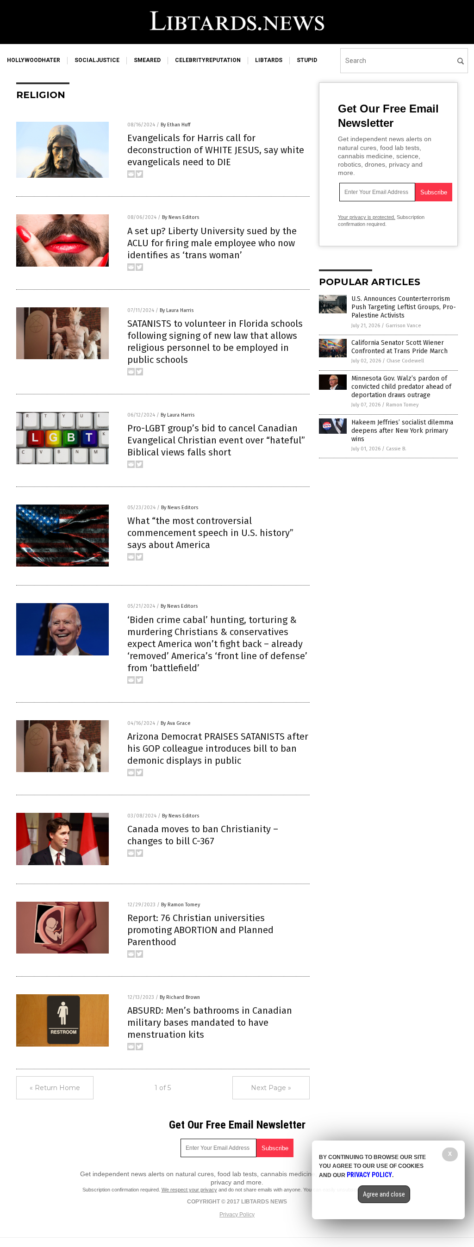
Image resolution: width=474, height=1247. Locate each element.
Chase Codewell (405, 361)
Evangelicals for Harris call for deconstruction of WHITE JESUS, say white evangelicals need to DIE (215, 150)
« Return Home (55, 1088)
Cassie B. (396, 449)
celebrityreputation (208, 60)
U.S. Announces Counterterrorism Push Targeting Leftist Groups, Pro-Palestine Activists (403, 307)
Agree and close (384, 1194)
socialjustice (97, 60)
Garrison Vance (403, 326)
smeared (147, 60)
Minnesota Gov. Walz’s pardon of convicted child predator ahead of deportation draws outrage (401, 386)
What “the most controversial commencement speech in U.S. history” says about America (210, 532)
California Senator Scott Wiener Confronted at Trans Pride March (399, 347)
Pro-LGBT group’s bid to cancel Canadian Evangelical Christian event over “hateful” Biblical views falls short (216, 440)
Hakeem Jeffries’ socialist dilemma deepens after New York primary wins (402, 430)
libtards (268, 60)
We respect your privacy (189, 1189)
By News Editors (180, 217)
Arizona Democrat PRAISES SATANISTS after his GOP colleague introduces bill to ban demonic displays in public (217, 748)
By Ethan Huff (175, 125)
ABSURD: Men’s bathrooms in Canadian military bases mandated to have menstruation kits (209, 1022)
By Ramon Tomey (180, 905)
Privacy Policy (237, 1214)
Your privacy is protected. (366, 217)
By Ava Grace (176, 723)
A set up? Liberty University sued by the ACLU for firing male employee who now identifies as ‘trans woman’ (212, 243)
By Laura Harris (176, 310)
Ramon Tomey (402, 405)
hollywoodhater (33, 60)
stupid (307, 60)
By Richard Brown (180, 997)
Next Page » (271, 1088)
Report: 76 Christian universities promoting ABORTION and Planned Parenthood (200, 930)
